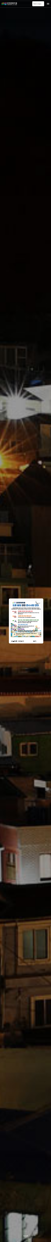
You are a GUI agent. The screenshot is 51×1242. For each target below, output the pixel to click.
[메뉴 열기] (48, 3)
